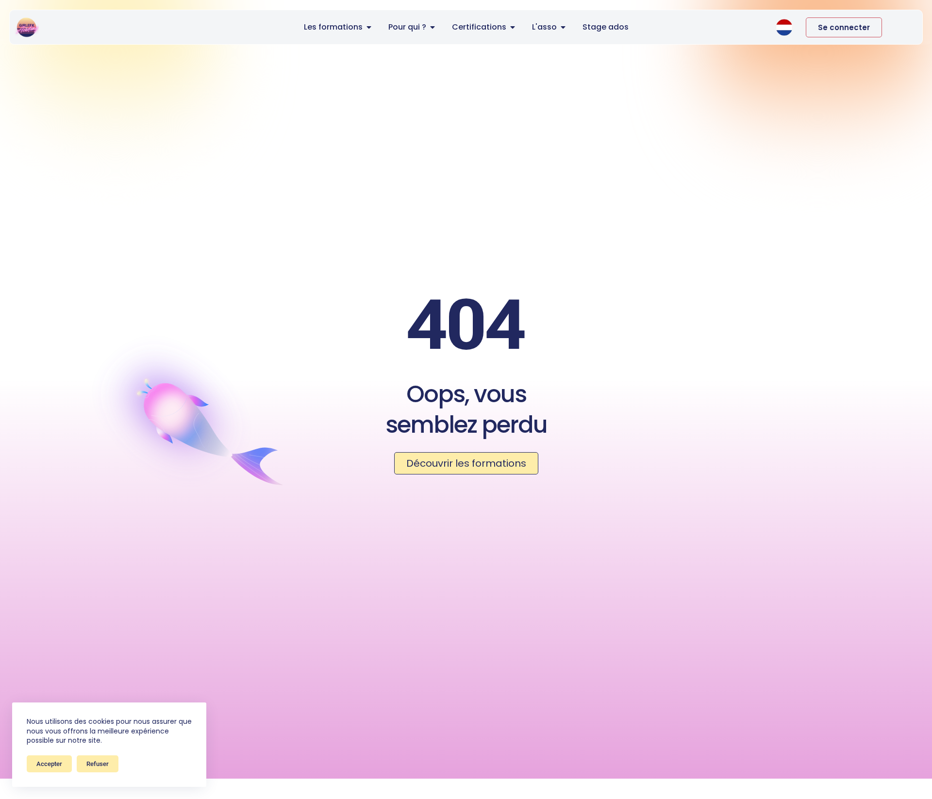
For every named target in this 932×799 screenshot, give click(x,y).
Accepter (49, 763)
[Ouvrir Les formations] (369, 27)
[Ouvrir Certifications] (512, 27)
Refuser (97, 763)
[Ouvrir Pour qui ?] (432, 27)
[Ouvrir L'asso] (563, 27)
